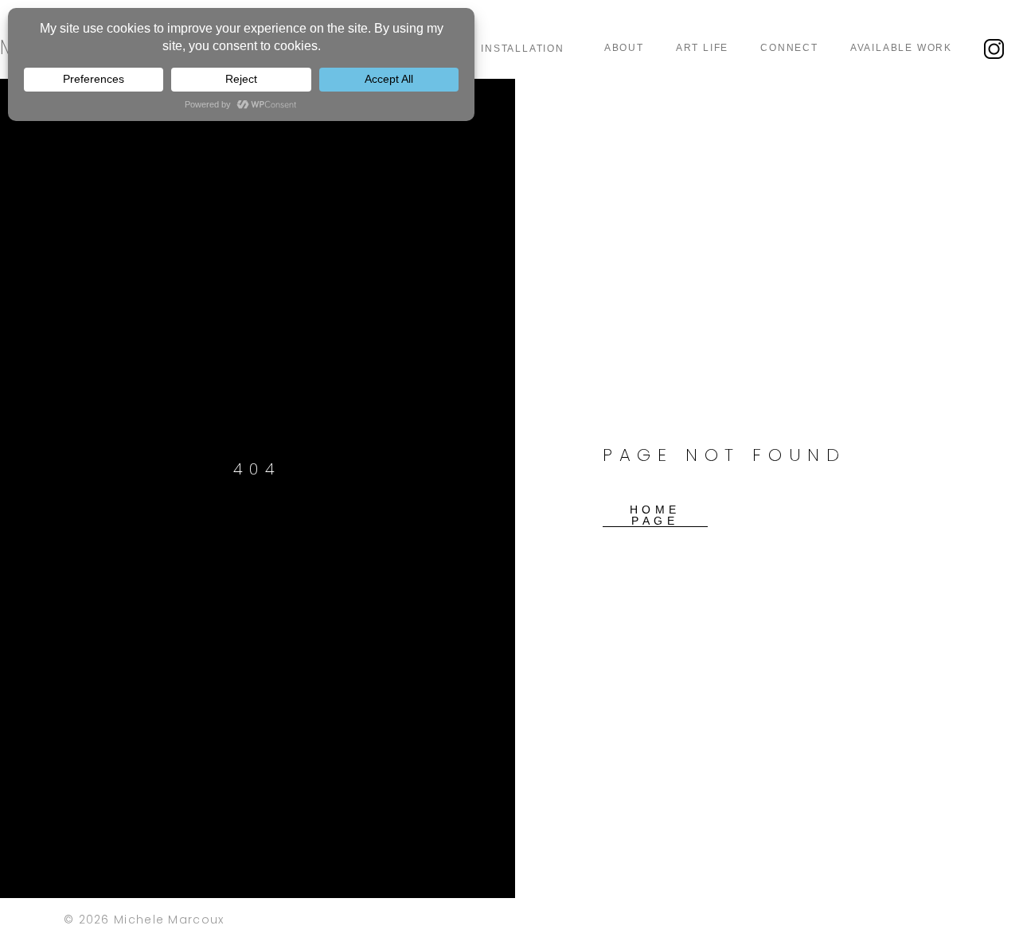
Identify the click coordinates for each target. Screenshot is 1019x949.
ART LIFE (702, 47)
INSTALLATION (522, 48)
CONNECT (789, 47)
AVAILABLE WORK (901, 47)
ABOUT (624, 47)
